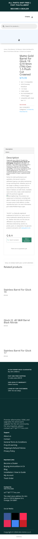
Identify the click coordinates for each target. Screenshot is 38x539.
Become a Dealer (11, 463)
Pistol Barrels (11, 49)
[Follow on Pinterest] (23, 523)
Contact (7, 439)
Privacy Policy (9, 451)
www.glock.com (25, 228)
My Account (8, 475)
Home (5, 49)
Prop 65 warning (10, 445)
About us (7, 436)
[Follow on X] (15, 516)
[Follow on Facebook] (7, 516)
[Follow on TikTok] (23, 516)
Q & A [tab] (7, 152)
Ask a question (27, 240)
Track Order (9, 478)
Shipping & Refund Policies (15, 448)
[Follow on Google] (15, 523)
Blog (5, 469)
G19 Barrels (19, 49)
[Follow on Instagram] (7, 523)
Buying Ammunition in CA (14, 466)
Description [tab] (9, 149)
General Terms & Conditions (15, 442)
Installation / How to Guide (15, 472)
